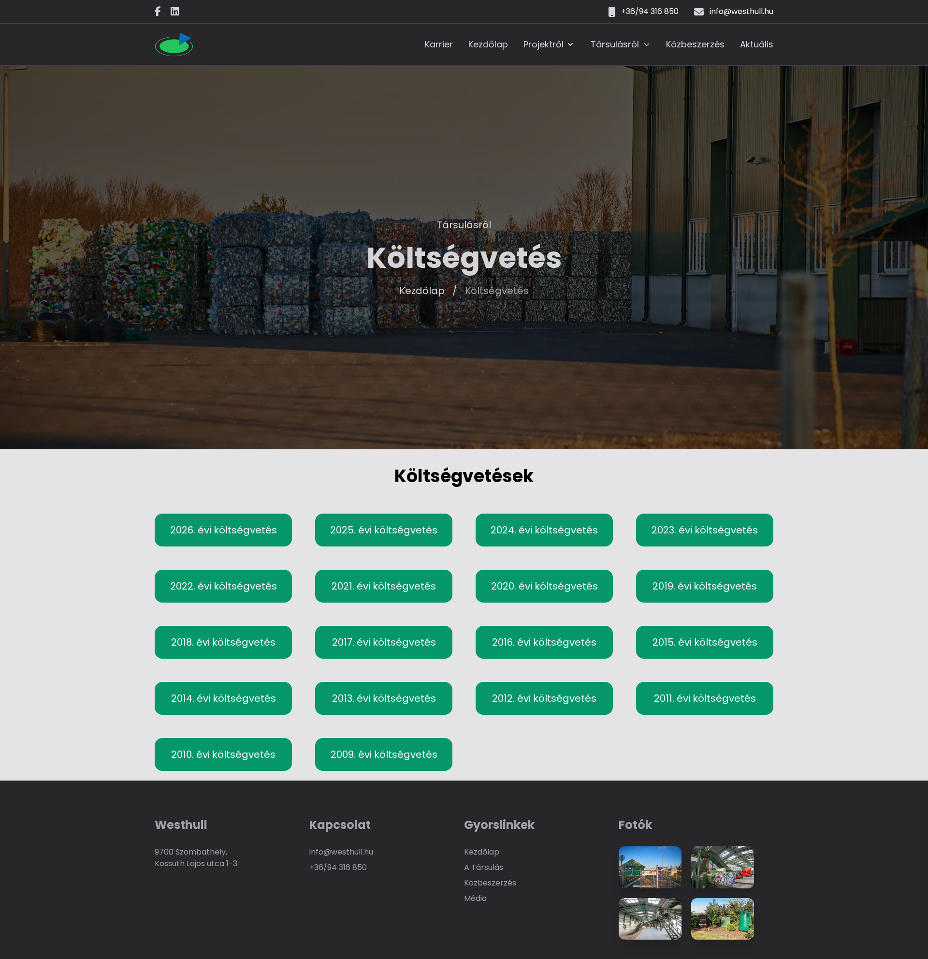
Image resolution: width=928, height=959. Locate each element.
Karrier (439, 44)
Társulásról (615, 44)
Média (475, 898)
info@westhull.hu (341, 851)
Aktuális (756, 44)
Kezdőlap (488, 44)
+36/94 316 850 (338, 867)
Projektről (543, 44)
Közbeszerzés (695, 44)
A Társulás (483, 867)
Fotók (635, 825)
